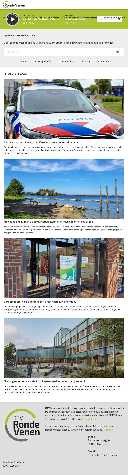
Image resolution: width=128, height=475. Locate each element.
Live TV (27, 17)
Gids (35, 17)
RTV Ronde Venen (87, 17)
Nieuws (7, 17)
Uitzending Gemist (50, 17)
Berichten (105, 61)
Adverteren (69, 17)
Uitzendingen (68, 61)
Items (87, 61)
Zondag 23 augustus (115, 17)
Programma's (44, 61)
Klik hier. (108, 429)
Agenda (17, 17)
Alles (25, 61)
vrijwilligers (91, 418)
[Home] (14, 4)
